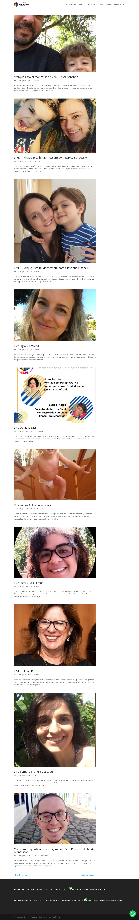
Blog (102, 4)
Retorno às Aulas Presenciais (32, 505)
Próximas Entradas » (88, 875)
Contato (117, 4)
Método (82, 4)
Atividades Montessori (42, 509)
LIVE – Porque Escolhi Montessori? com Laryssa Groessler (51, 157)
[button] (132, 913)
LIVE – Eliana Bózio (26, 671)
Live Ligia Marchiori (26, 346)
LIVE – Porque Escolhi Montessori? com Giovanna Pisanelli (51, 268)
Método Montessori (41, 856)
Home (61, 4)
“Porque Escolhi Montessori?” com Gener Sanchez (46, 77)
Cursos (109, 4)
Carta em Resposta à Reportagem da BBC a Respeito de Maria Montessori (54, 850)
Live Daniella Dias (25, 428)
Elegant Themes (30, 917)
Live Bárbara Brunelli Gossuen (33, 772)
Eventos (36, 81)
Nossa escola (71, 4)
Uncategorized (39, 431)
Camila (19, 81)
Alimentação (92, 4)
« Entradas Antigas (20, 875)
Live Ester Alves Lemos (28, 583)
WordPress (56, 917)
